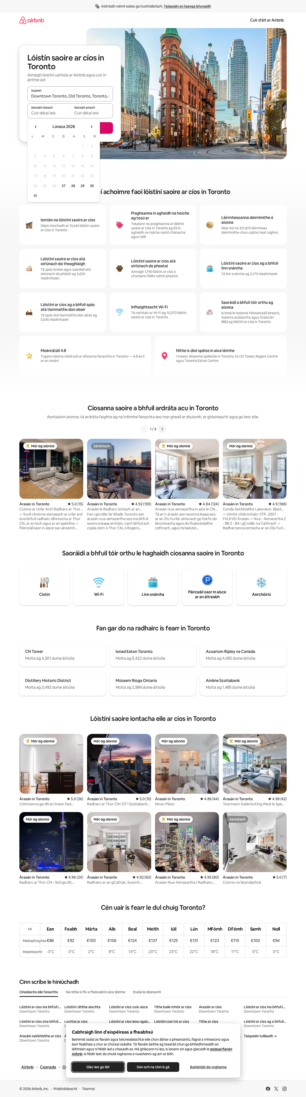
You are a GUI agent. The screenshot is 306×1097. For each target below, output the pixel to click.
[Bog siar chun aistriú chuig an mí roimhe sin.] (35, 126)
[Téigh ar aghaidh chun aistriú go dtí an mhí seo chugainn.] (91, 126)
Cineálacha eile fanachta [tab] (38, 992)
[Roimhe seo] (144, 429)
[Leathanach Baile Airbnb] (31, 20)
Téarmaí (88, 1089)
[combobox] (70, 96)
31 (35, 196)
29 (82, 186)
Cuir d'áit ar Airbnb (267, 20)
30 (92, 186)
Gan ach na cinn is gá (153, 1067)
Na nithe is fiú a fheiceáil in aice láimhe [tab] (95, 992)
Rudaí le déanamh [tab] (147, 992)
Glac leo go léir (98, 1067)
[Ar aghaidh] (162, 429)
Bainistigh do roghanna (208, 1067)
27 (64, 186)
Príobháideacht (65, 1089)
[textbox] (48, 113)
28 (73, 186)
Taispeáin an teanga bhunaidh (187, 6)
